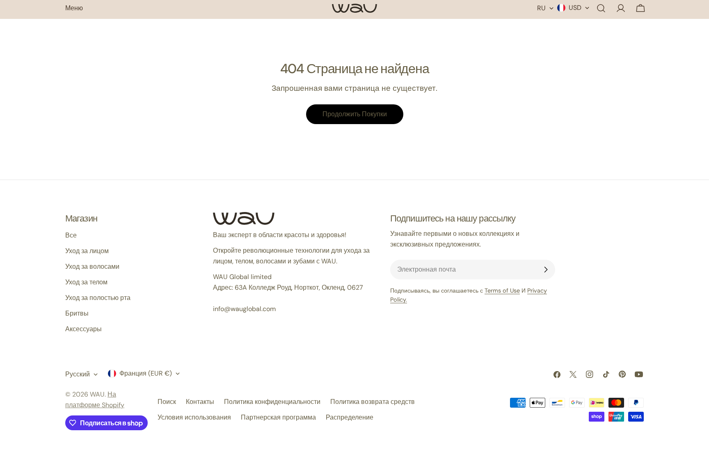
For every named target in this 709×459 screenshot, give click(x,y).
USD (575, 7)
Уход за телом (86, 282)
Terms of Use (502, 290)
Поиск (167, 401)
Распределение (349, 417)
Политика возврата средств (372, 401)
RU (541, 8)
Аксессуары (83, 329)
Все (71, 235)
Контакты (200, 401)
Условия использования (194, 417)
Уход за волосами (92, 266)
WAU (97, 394)
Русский (77, 374)
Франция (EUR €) (145, 373)
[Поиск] (601, 8)
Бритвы (77, 313)
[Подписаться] (545, 269)
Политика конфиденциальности (272, 401)
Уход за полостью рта (97, 297)
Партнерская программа (278, 417)
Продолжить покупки (354, 114)
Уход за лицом (87, 251)
